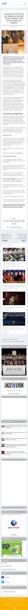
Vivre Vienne (8, 603)
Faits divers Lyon (19, 440)
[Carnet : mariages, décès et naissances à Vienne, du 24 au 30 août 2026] (3, 433)
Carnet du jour (19, 434)
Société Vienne (19, 428)
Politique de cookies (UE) (6, 604)
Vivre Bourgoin (19, 603)
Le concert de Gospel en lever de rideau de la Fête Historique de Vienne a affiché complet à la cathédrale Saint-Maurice (16, 453)
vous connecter (9, 341)
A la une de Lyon (13, 440)
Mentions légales (5, 601)
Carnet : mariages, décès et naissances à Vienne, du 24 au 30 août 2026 (16, 433)
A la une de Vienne (14, 428)
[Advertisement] (12, 409)
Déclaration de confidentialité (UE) (18, 604)
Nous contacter (4, 563)
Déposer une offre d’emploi (7, 566)
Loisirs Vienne (21, 25)
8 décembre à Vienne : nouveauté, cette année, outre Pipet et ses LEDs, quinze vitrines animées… (14, 329)
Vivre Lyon (13, 603)
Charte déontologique (14, 601)
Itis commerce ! (22, 599)
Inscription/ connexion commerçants (8, 569)
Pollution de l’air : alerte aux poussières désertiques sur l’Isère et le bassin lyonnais (16, 439)
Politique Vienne (20, 448)
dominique (9, 25)
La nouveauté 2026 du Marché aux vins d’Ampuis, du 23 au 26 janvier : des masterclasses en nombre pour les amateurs (13, 265)
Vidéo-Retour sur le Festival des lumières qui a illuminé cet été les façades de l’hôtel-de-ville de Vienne (14, 369)
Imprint (14, 606)
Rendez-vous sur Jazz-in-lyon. (14, 393)
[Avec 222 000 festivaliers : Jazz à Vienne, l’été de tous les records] (14, 298)
